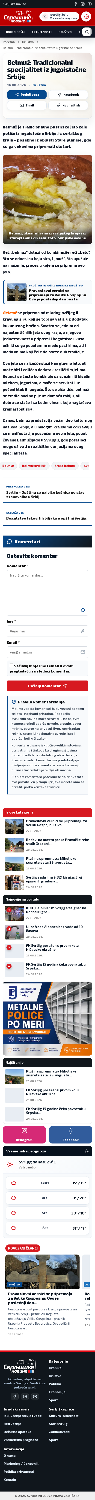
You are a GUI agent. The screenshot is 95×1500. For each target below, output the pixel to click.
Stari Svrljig (58, 1424)
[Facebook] (75, 3)
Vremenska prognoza (21, 1440)
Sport (53, 1400)
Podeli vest (30, 94)
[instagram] (25, 1396)
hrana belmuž (65, 466)
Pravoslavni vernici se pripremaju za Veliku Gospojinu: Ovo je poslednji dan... (40, 1298)
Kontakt (10, 1479)
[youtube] (35, 1396)
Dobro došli (15, 31)
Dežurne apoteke (17, 1432)
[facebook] (15, 1396)
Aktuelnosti (41, 31)
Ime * (11, 621)
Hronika (55, 1368)
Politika (55, 1384)
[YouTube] (89, 3)
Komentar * (17, 566)
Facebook (71, 94)
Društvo (65, 31)
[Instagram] (82, 3)
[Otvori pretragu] (87, 31)
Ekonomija (57, 1392)
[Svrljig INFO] (18, 16)
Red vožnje (12, 1424)
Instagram (24, 1140)
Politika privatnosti (19, 1471)
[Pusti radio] (86, 16)
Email (30, 105)
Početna (9, 42)
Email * (13, 642)
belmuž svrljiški (34, 466)
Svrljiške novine (14, 4)
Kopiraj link (71, 105)
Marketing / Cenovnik (21, 1463)
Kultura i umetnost (63, 1416)
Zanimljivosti (59, 1432)
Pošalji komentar (44, 685)
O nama (10, 1455)
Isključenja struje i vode (23, 1416)
